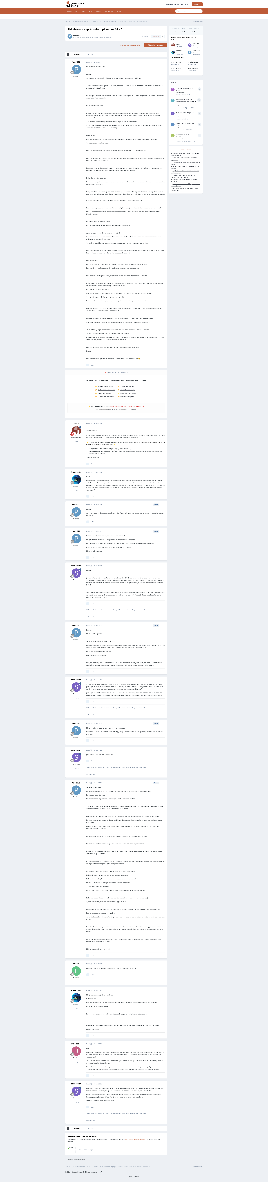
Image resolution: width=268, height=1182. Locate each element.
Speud (180, 106)
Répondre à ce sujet (155, 45)
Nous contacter (134, 1176)
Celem (180, 128)
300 (76, 490)
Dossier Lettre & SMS (127, 386)
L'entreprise (109, 11)
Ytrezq (180, 117)
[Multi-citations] (87, 365)
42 (77, 1062)
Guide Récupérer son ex (106, 390)
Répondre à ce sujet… (86, 1150)
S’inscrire (197, 4)
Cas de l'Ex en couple (127, 390)
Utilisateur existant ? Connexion (177, 4)
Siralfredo (181, 92)
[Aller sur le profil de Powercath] (76, 479)
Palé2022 (79, 35)
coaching (133, 409)
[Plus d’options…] (163, 62)
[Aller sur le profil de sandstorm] (76, 573)
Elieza (76, 964)
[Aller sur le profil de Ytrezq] (173, 113)
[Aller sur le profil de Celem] (173, 124)
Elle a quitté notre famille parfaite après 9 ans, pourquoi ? (186, 102)
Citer (92, 365)
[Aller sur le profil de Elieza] (76, 971)
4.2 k (77, 584)
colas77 (180, 139)
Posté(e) (94, 62)
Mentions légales (91, 1172)
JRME (76, 423)
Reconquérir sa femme (128, 393)
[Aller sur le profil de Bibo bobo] (76, 1051)
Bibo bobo (76, 1044)
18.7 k (77, 441)
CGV (100, 1172)
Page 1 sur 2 (91, 54)
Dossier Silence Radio (105, 386)
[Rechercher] (200, 11)
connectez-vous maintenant (135, 1139)
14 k (76, 982)
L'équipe (98, 11)
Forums (83, 11)
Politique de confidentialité (74, 1172)
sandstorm (76, 566)
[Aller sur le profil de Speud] (173, 100)
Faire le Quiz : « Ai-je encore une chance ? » (127, 406)
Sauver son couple (104, 393)
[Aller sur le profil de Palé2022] (70, 36)
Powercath (76, 472)
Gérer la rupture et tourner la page (99, 37)
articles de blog (113, 409)
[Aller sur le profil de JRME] (76, 431)
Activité (119, 11)
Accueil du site (72, 11)
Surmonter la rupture (127, 396)
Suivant (77, 54)
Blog (90, 11)
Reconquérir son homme (106, 396)
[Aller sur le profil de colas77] (173, 135)
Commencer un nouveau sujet (130, 45)
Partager (144, 36)
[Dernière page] (82, 54)
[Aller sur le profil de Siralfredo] (173, 89)
